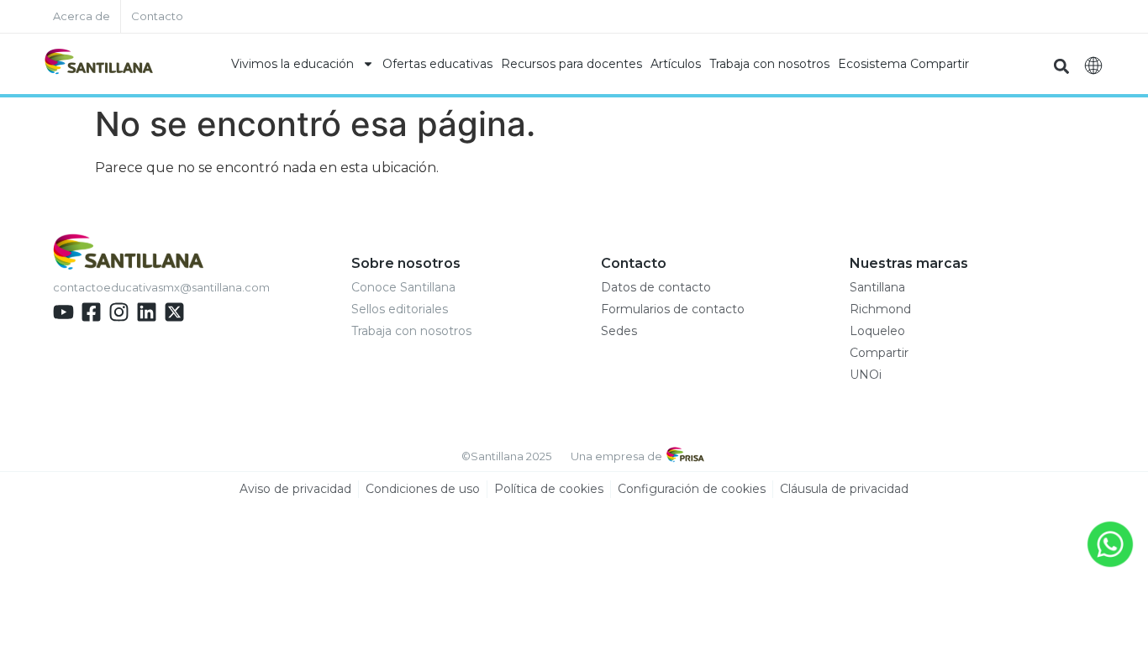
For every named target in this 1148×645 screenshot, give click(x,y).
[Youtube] (63, 312)
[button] (1061, 66)
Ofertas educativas (437, 63)
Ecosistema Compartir (903, 63)
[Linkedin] (146, 312)
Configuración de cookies (692, 488)
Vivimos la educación (292, 63)
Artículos (675, 63)
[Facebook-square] (91, 312)
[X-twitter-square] (174, 312)
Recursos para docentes (571, 63)
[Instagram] (118, 312)
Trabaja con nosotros (769, 63)
